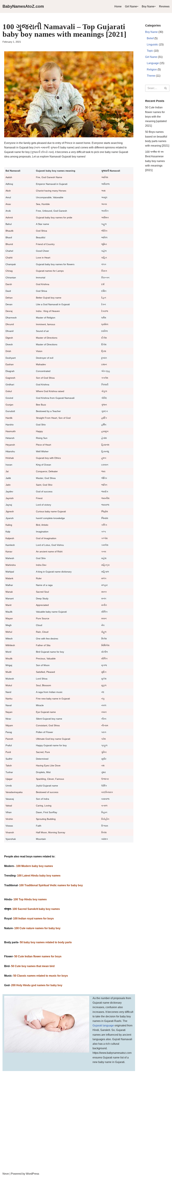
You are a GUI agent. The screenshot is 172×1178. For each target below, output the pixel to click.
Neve (6, 1173)
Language (153, 63)
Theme (151, 75)
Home (118, 6)
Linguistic (152, 44)
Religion (152, 69)
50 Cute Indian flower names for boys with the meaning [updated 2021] (156, 116)
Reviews (164, 6)
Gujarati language (103, 1025)
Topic (150, 50)
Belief (150, 38)
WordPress (32, 1173)
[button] (137, 6)
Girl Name (131, 6)
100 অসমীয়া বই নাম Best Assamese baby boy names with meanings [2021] (155, 161)
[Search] (165, 88)
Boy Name (148, 6)
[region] (86, 1141)
